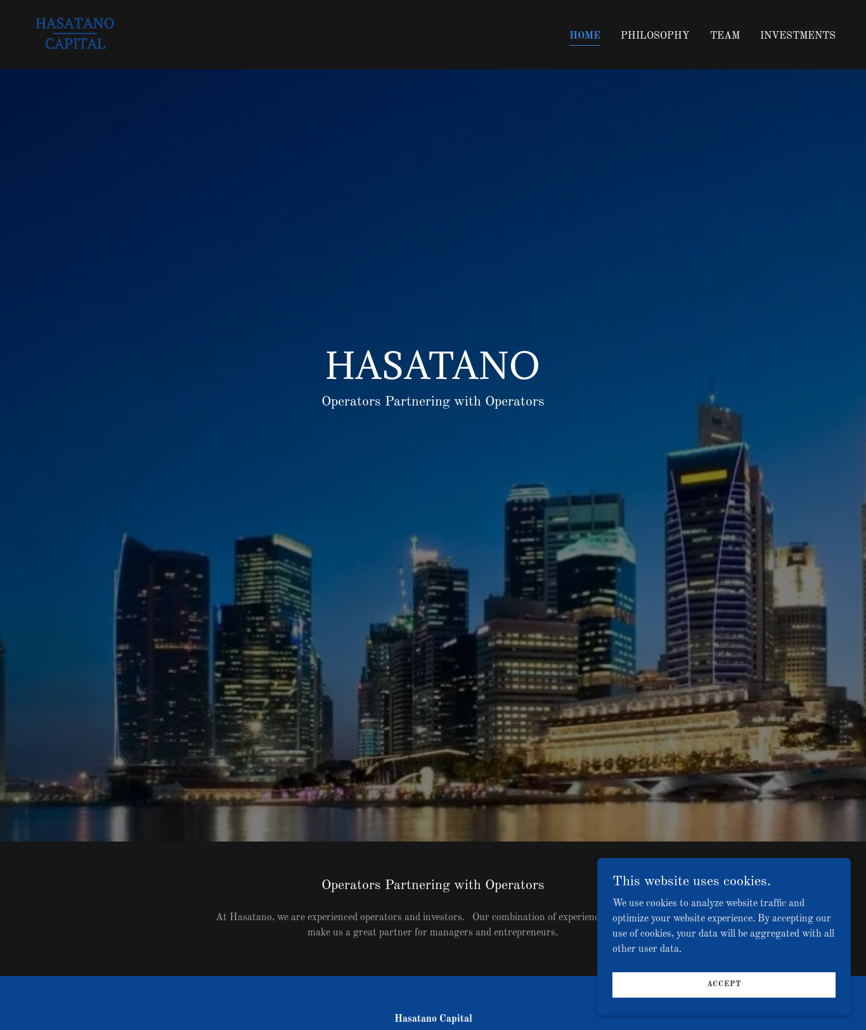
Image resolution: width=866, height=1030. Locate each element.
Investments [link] (798, 36)
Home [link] (584, 36)
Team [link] (725, 36)
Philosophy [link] (655, 36)
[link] (73, 34)
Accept (724, 984)
